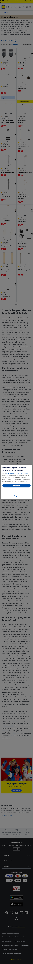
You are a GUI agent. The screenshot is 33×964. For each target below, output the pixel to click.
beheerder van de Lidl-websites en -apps (17, 473)
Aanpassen (16, 491)
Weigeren (16, 496)
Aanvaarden (16, 485)
